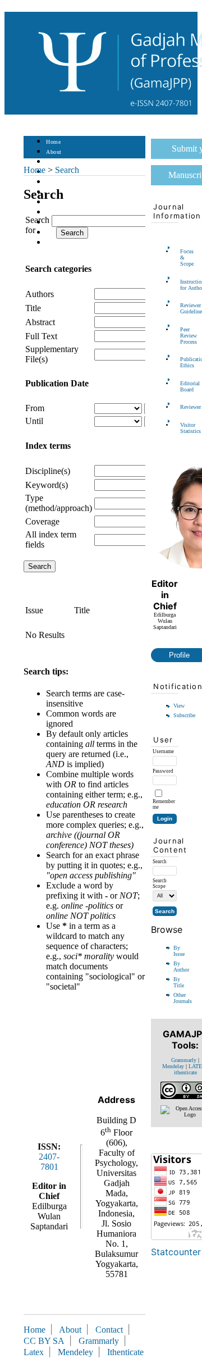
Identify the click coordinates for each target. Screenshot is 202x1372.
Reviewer (183, 407)
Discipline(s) (47, 471)
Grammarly (183, 1060)
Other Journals (182, 998)
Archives (57, 202)
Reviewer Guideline (183, 308)
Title (33, 308)
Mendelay (173, 1066)
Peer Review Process (183, 335)
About (54, 152)
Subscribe (184, 715)
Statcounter (176, 1251)
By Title (178, 982)
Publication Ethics (183, 362)
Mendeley (78, 1352)
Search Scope (160, 883)
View (179, 706)
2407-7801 (49, 1162)
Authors (39, 294)
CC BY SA (45, 1341)
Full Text (41, 336)
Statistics (58, 212)
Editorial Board (183, 386)
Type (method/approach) (58, 503)
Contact (56, 243)
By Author (181, 966)
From (34, 408)
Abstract (40, 322)
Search (54, 182)
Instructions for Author (183, 285)
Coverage (42, 521)
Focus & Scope (183, 257)
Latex (34, 1352)
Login (53, 162)
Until (34, 421)
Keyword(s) (46, 485)
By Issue (179, 951)
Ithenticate (125, 1352)
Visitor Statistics (183, 428)
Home (53, 142)
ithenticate (185, 1072)
